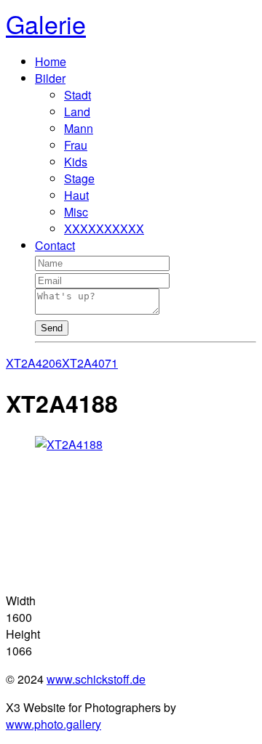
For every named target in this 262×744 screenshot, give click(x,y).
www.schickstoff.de (96, 679)
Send (52, 328)
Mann (78, 128)
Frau (75, 145)
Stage (79, 178)
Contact (55, 245)
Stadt (77, 94)
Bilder (50, 78)
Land (77, 111)
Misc (76, 211)
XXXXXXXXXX (104, 228)
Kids (75, 161)
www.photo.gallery (53, 724)
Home (50, 61)
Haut (76, 195)
